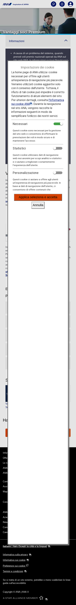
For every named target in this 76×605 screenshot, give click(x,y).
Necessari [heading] (20, 124)
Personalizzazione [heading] (26, 173)
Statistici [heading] (19, 148)
